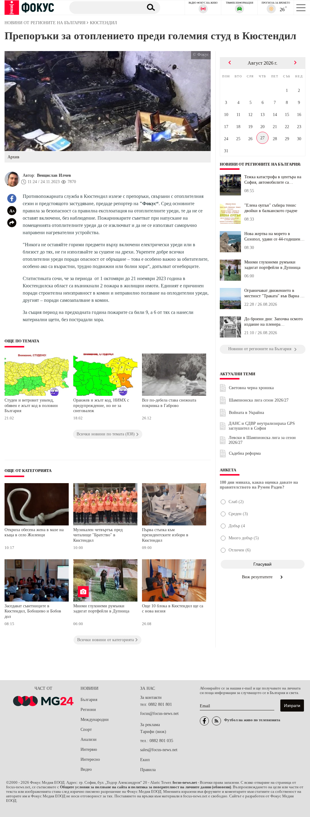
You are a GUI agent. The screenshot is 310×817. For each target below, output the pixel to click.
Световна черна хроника (251, 388)
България (89, 699)
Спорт (86, 729)
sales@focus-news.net (158, 750)
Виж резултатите (258, 577)
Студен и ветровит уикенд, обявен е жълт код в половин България (31, 405)
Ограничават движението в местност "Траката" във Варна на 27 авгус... (274, 293)
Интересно (90, 759)
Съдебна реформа (245, 453)
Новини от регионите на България (260, 164)
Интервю (89, 749)
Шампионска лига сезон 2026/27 (259, 400)
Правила (148, 769)
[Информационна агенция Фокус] (204, 720)
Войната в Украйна (246, 412)
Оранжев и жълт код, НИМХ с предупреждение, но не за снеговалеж (101, 405)
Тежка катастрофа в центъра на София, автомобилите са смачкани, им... (272, 180)
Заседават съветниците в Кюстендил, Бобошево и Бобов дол (33, 611)
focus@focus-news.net (159, 713)
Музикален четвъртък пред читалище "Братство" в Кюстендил (98, 535)
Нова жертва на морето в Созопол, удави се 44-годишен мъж (272, 236)
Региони (88, 709)
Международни (95, 719)
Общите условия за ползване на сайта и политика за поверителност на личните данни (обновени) (145, 787)
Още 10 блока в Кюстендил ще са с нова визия (172, 609)
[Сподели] (11, 222)
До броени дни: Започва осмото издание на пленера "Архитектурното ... (273, 322)
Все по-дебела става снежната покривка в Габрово (169, 403)
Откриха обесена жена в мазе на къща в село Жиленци (34, 533)
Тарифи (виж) (153, 731)
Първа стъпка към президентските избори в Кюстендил (165, 535)
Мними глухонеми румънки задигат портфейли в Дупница (101, 609)
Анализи (89, 739)
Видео (86, 769)
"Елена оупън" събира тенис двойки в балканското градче (270, 208)
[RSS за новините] (216, 720)
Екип (145, 759)
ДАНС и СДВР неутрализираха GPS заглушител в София (262, 426)
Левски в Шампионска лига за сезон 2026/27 (262, 440)
